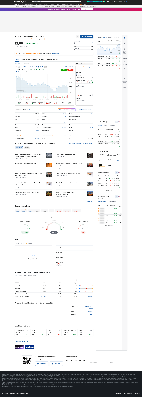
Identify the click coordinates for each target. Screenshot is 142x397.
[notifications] (124, 1)
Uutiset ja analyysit (31, 59)
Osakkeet (17, 6)
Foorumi (55, 59)
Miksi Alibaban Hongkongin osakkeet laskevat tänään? (69, 165)
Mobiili (91, 356)
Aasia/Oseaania (68, 6)
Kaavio (23, 59)
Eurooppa (58, 6)
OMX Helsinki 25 (101, 53)
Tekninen (49, 59)
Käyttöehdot (118, 393)
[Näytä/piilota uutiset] (46, 67)
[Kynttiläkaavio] (16, 67)
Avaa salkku (92, 359)
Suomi (29, 6)
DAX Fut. (100, 58)
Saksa (91, 314)
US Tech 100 (100, 65)
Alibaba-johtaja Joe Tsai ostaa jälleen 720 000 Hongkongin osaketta (28, 174)
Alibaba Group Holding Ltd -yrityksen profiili (34, 303)
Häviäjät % (112, 125)
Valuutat (99, 37)
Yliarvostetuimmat (112, 201)
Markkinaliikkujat (103, 122)
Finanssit (41, 59)
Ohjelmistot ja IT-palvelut (88, 307)
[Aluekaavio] (19, 67)
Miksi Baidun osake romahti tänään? (66, 182)
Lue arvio (118, 160)
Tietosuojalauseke (127, 393)
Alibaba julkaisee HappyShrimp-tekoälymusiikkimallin (65, 193)
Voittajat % (106, 125)
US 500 (99, 61)
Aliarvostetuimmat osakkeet (103, 197)
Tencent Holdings (20, 330)
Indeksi (104, 37)
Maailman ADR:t (40, 6)
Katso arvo (89, 43)
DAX (99, 63)
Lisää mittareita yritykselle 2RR (85, 109)
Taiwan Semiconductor (69, 330)
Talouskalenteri (64, 4)
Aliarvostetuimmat (102, 201)
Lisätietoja (109, 356)
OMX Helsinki (101, 56)
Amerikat (52, 6)
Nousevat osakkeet (103, 172)
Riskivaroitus (137, 393)
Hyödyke (110, 37)
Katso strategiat (55, 53)
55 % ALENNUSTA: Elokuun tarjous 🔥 (96, 1)
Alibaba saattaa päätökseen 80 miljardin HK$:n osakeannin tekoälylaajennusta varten (28, 155)
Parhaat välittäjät (103, 151)
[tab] (17, 210)
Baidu (81, 330)
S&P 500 (100, 68)
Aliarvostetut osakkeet (81, 6)
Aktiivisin (100, 125)
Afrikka (74, 6)
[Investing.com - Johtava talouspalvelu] (20, 1)
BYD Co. (49, 330)
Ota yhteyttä (110, 362)
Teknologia (90, 311)
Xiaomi (33, 330)
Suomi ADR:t (47, 6)
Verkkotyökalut (93, 362)
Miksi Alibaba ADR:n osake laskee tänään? (68, 173)
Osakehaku (71, 4)
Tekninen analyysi (22, 206)
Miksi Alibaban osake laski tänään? (66, 154)
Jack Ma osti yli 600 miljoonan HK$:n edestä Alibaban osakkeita (27, 184)
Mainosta (109, 359)
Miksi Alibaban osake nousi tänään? (25, 163)
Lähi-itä (62, 6)
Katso (44, 296)
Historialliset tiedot (26, 63)
